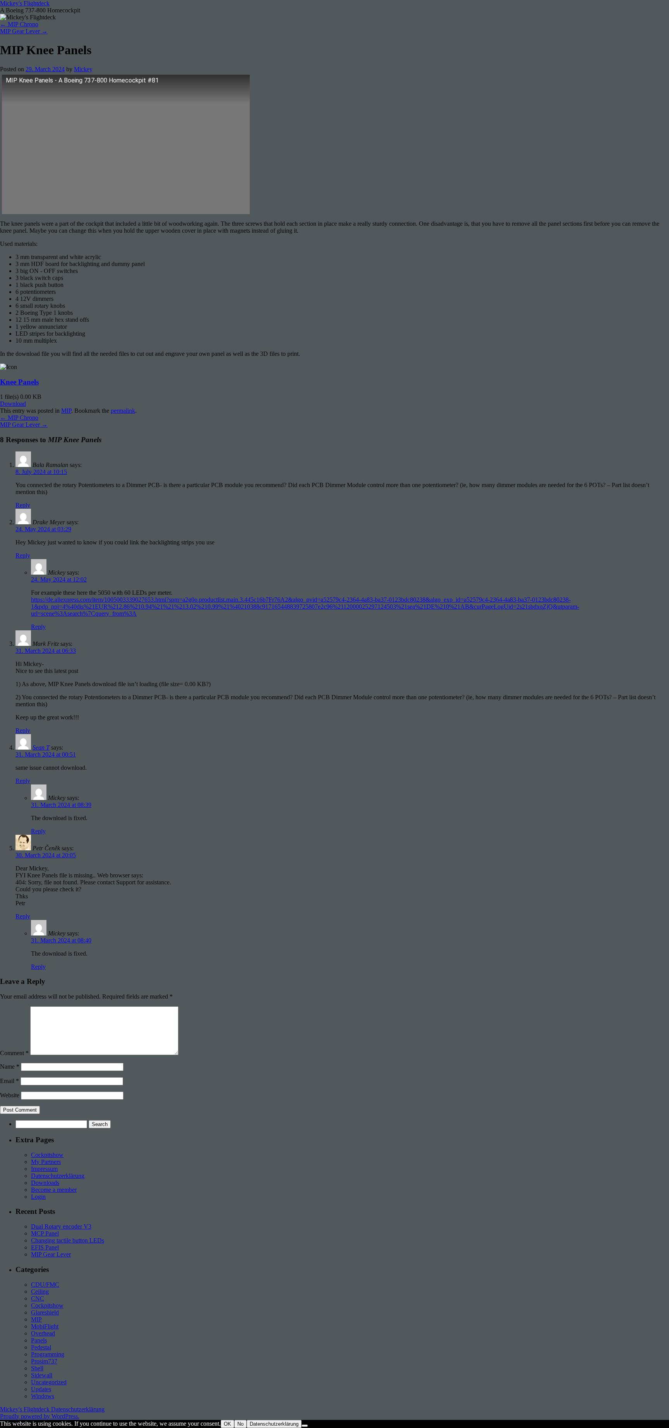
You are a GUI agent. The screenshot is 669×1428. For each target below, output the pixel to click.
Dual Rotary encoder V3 (61, 1226)
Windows (42, 1396)
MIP (66, 410)
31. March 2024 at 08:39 (61, 805)
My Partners (46, 1162)
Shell (37, 1368)
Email (9, 1081)
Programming (47, 1354)
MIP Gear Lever (24, 31)
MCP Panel (45, 1233)
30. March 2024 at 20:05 (45, 855)
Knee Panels (19, 382)
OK (227, 1424)
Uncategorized (49, 1382)
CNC (37, 1298)
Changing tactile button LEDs (67, 1240)
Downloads (45, 1182)
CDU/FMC (45, 1284)
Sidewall (41, 1375)
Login (38, 1196)
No (240, 1424)
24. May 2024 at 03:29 (43, 529)
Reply (22, 505)
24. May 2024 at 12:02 (59, 579)
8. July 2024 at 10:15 (41, 472)
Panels (39, 1340)
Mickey (83, 69)
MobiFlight (44, 1326)
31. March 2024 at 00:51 (45, 754)
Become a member (54, 1189)
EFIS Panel (45, 1247)
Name (9, 1066)
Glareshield (45, 1312)
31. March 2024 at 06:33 (45, 650)
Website (9, 1095)
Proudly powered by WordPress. (39, 1416)
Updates (41, 1389)
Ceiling (40, 1291)
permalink (123, 410)
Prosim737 (44, 1361)
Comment (14, 1053)
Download (13, 403)
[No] (305, 1426)
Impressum (44, 1168)
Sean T (41, 747)
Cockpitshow (47, 1155)
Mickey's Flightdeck (25, 3)
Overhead (43, 1333)
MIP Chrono (19, 24)
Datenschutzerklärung (57, 1175)
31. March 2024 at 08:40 (61, 940)
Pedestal (41, 1347)
